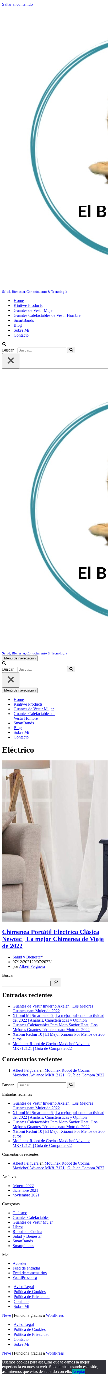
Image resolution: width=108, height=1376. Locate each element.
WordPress (55, 1315)
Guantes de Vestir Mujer (34, 310)
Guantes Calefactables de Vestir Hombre (47, 315)
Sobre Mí (21, 330)
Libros (18, 1227)
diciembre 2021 (25, 1190)
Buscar (8, 975)
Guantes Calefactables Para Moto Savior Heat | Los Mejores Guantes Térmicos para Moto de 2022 (55, 1027)
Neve (6, 1315)
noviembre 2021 (26, 1195)
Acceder (19, 1263)
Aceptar (78, 1371)
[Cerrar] (10, 360)
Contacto (21, 335)
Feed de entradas (26, 1268)
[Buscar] (4, 344)
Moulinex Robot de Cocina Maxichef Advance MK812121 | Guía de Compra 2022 (51, 1046)
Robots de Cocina (27, 1231)
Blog (18, 325)
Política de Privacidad (32, 1296)
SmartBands (24, 320)
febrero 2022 (23, 1185)
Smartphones (23, 1245)
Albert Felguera (32, 966)
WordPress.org (25, 1277)
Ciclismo (20, 1213)
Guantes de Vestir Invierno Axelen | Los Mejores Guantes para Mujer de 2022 (53, 1008)
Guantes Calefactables (31, 1217)
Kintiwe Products (28, 305)
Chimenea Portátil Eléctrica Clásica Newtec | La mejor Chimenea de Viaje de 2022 (53, 938)
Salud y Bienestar (27, 957)
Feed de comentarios (30, 1273)
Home (19, 300)
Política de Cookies (30, 1291)
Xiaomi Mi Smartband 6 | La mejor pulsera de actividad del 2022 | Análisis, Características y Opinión (58, 1017)
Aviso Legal (24, 1286)
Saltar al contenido (17, 4)
